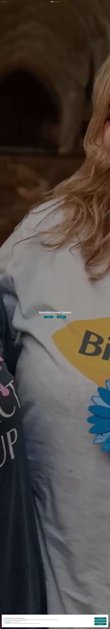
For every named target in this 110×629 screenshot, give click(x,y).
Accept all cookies (100, 618)
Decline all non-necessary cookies (100, 621)
